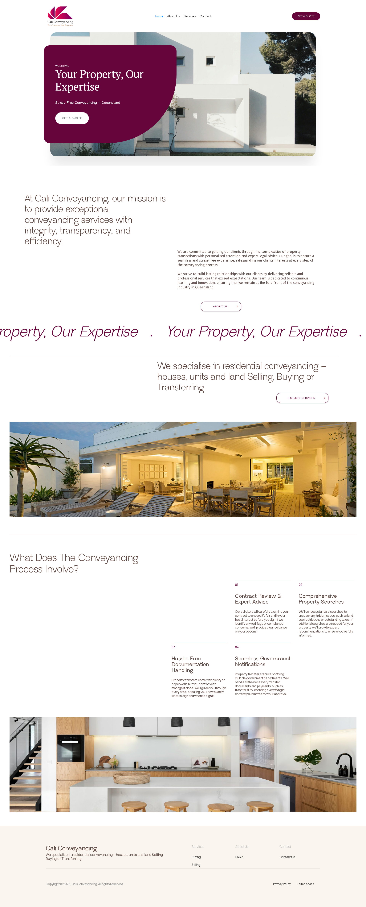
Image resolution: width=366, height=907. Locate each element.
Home (159, 16)
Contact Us (287, 857)
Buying (196, 857)
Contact (205, 16)
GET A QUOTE (306, 16)
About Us (173, 16)
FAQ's (239, 857)
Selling (196, 864)
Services (190, 16)
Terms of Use (305, 884)
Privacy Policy (282, 884)
